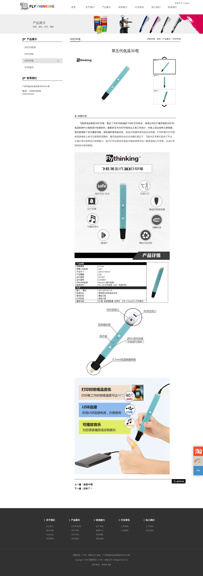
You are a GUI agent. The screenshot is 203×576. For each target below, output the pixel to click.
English (186, 3)
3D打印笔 (29, 60)
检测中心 (100, 530)
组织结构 (50, 530)
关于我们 (50, 520)
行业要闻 (124, 530)
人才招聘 (149, 526)
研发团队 (100, 534)
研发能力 (100, 520)
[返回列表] (179, 483)
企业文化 (50, 534)
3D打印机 (29, 54)
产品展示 (166, 39)
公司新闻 (124, 526)
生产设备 (100, 526)
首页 (159, 39)
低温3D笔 (88, 484)
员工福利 (149, 530)
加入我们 (150, 520)
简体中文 (178, 3)
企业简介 (50, 526)
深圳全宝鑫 (106, 564)
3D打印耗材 (30, 47)
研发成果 (100, 539)
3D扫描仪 (29, 67)
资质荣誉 (50, 539)
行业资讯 (125, 520)
